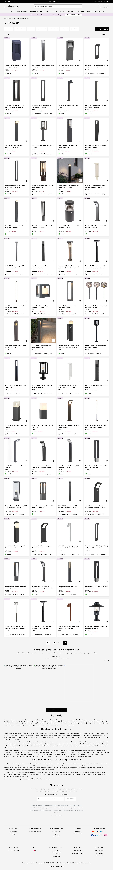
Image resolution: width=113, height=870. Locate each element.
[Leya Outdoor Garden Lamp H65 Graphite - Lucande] (43, 337)
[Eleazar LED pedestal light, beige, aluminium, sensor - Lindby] (96, 177)
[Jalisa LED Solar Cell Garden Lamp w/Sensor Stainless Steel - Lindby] (70, 257)
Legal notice (56, 855)
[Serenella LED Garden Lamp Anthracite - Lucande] (43, 297)
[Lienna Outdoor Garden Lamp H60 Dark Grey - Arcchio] (43, 497)
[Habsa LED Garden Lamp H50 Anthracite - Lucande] (70, 297)
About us (56, 850)
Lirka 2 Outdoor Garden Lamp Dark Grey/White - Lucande (96, 106)
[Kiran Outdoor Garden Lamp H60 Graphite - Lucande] (16, 537)
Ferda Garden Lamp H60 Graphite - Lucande (42, 146)
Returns (56, 833)
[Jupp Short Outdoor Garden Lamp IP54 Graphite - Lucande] (43, 97)
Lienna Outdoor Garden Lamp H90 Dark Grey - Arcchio (15, 587)
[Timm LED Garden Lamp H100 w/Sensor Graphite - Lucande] (70, 497)
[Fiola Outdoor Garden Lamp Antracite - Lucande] (43, 257)
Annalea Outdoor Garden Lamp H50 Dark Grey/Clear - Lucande (16, 506)
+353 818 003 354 (13, 831)
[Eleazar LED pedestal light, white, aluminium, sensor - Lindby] (70, 377)
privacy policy (57, 812)
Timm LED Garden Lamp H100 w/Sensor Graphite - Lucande (67, 506)
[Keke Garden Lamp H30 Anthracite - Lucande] (16, 417)
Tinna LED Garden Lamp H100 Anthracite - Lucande (14, 226)
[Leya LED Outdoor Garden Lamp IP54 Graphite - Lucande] (70, 57)
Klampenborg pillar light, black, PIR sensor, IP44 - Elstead (96, 627)
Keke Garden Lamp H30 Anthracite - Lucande (16, 426)
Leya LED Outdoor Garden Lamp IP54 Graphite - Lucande (69, 66)
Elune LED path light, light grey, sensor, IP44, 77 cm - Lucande (68, 547)
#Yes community (77, 850)
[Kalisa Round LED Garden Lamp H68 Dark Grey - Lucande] (96, 457)
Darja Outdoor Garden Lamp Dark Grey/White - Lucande (68, 186)
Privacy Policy (56, 853)
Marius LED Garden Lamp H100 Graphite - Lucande (14, 267)
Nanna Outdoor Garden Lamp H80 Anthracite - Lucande (42, 226)
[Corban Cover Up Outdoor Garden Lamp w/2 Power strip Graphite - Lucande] (70, 337)
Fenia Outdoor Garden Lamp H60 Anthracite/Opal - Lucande (42, 627)
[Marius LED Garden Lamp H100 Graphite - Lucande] (16, 257)
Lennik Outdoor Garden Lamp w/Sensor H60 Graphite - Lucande (42, 466)
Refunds (56, 834)
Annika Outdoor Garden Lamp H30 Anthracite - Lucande (15, 66)
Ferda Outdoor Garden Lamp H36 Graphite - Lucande (42, 386)
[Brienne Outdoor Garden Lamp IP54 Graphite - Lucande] (43, 177)
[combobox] (58, 6)
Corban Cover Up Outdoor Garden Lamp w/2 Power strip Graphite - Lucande (68, 346)
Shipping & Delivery (56, 831)
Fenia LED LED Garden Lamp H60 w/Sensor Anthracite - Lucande (95, 267)
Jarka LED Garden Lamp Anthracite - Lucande (16, 466)
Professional (99, 11)
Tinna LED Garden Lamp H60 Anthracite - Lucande (13, 146)
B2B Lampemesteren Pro (77, 853)
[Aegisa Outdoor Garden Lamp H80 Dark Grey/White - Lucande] (96, 417)
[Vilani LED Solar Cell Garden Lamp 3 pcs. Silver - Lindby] (96, 297)
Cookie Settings (77, 851)
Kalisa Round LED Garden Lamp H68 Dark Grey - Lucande (96, 466)
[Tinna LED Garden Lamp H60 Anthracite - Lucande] (16, 137)
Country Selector (56, 856)
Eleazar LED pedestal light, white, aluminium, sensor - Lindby (68, 386)
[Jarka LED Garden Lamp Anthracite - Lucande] (16, 457)
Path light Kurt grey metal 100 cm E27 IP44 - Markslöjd (15, 346)
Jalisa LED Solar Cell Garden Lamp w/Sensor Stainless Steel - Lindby (68, 267)
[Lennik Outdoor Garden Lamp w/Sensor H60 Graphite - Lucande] (43, 457)
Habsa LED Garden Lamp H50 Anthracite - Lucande (67, 306)
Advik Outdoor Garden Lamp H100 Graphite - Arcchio (69, 426)
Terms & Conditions (56, 851)
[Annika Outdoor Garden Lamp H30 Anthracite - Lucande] (16, 57)
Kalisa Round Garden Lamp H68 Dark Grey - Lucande (96, 587)
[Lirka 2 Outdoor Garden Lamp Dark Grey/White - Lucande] (96, 97)
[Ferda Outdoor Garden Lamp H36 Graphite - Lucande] (43, 377)
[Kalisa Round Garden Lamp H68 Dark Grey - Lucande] (96, 577)
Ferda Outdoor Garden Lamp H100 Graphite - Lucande (95, 346)
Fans (47, 11)
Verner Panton (99, 851)
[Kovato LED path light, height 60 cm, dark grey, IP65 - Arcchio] (96, 57)
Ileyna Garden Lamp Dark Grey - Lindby (68, 106)
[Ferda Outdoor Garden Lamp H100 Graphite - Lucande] (96, 337)
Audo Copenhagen (99, 850)
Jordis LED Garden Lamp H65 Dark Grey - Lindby (15, 386)
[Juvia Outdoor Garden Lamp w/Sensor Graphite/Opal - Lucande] (43, 577)
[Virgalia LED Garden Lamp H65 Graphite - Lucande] (70, 577)
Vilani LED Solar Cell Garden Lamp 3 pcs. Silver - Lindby (96, 306)
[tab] (8, 29)
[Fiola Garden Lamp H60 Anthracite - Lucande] (96, 377)
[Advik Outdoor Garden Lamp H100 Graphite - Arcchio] (70, 417)
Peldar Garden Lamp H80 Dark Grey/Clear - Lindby (67, 146)
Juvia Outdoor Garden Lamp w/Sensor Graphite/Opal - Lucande (42, 587)
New (10, 11)
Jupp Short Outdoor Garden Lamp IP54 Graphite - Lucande (42, 106)
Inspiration (14, 18)
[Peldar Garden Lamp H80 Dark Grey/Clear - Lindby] (70, 137)
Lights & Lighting (7, 18)
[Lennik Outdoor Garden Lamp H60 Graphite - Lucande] (96, 217)
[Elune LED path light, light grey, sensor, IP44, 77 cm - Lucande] (70, 537)
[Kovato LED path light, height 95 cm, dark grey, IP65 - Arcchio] (96, 537)
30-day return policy (78, 833)
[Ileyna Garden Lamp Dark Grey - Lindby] (70, 97)
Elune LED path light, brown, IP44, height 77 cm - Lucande (68, 627)
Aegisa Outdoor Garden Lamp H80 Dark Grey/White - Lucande (95, 426)
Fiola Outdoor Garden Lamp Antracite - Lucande (40, 267)
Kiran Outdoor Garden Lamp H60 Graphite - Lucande (15, 547)
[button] (26, 60)
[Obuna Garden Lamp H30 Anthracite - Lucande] (43, 417)
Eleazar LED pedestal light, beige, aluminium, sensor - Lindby (95, 186)
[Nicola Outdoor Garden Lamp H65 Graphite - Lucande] (96, 137)
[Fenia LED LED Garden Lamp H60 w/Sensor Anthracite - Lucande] (96, 257)
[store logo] (11, 6)
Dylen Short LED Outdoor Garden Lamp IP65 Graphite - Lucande (15, 106)
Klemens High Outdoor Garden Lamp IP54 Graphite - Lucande (43, 66)
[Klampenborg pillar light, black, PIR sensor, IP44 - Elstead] (96, 618)
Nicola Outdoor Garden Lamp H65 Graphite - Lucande (95, 146)
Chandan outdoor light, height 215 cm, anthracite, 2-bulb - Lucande (15, 627)
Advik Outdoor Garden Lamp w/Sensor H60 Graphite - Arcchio (95, 506)
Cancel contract (56, 836)
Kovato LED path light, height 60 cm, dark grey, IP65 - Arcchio (96, 66)
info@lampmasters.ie (13, 833)
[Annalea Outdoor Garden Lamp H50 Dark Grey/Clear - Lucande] (16, 497)
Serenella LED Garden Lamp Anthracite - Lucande (40, 306)
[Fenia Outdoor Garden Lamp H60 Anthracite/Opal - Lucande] (43, 618)
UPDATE (73, 15)
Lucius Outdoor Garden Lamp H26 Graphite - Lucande (68, 226)
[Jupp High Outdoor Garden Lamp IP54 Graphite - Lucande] (16, 177)
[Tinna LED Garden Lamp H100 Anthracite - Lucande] (16, 217)
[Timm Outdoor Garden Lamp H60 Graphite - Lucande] (70, 457)
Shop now (61, 15)
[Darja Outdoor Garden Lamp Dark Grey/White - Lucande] (70, 177)
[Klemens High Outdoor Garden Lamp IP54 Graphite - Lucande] (43, 57)
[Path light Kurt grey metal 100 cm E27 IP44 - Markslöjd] (16, 337)
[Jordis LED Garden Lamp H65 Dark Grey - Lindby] (16, 377)
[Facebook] (8, 850)
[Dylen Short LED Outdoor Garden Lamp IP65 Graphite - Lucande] (16, 97)
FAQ (14, 834)
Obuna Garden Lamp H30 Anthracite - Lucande (43, 426)
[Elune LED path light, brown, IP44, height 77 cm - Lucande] (70, 618)
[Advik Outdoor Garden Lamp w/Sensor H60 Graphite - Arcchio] (96, 497)
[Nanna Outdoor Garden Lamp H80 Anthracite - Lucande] (43, 217)
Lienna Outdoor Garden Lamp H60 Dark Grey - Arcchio (42, 506)
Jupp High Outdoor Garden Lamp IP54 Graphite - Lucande (15, 186)
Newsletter (77, 831)
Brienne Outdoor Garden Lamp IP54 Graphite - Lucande (43, 186)
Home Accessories (99, 855)
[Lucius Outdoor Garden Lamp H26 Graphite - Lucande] (70, 217)
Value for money (20, 18)
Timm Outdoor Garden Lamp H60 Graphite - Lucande (68, 466)
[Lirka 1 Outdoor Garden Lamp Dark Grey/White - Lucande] (16, 297)
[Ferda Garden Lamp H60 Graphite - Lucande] (43, 137)
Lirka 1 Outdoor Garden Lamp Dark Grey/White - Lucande (15, 306)
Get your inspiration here (55, 710)
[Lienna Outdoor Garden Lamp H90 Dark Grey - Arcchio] (16, 577)
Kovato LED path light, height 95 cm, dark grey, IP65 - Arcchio (96, 547)
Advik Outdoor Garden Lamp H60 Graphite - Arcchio (42, 547)
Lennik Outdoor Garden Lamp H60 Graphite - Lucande (95, 226)
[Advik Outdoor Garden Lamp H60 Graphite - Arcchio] (43, 537)
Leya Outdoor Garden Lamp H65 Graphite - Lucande (41, 346)
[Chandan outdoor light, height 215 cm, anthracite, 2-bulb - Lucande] (16, 618)
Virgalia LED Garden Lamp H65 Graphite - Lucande (67, 587)
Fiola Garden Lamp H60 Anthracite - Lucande (96, 386)
